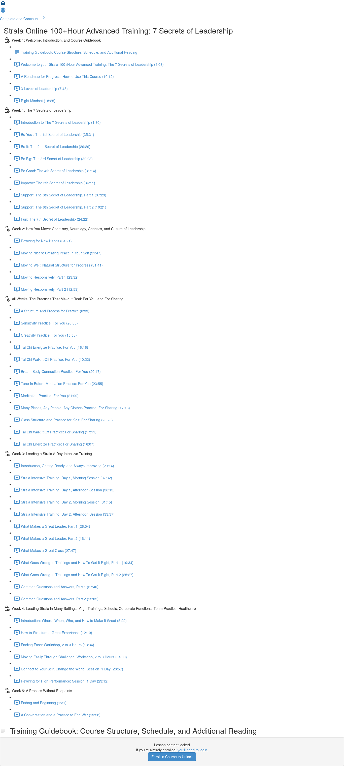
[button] (3, 4)
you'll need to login (192, 749)
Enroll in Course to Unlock (172, 756)
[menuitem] (3, 11)
